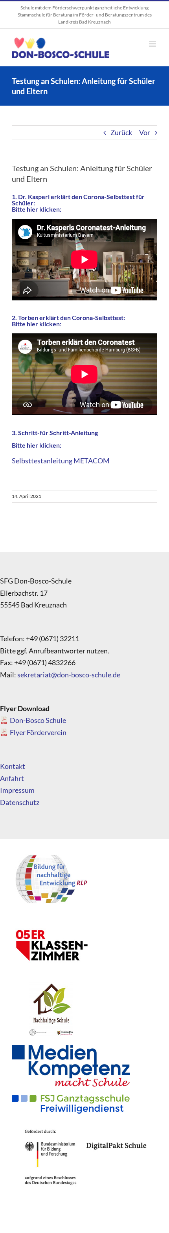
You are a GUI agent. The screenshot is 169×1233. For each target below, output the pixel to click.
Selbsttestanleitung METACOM (61, 460)
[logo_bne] (51, 854)
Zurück (121, 132)
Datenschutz (19, 802)
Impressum (17, 790)
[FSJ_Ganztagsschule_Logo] (71, 1098)
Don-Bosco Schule (38, 720)
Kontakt (12, 766)
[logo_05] (51, 919)
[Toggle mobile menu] (153, 44)
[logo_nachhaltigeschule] (51, 984)
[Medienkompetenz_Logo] (71, 1049)
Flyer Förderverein (38, 732)
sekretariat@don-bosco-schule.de (68, 674)
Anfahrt (12, 778)
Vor (144, 132)
